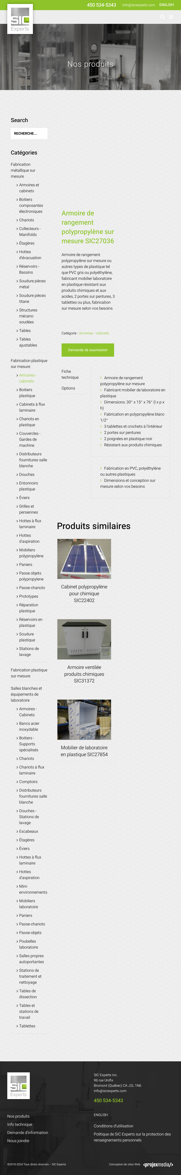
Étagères (26, 243)
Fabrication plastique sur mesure (29, 364)
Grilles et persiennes (28, 509)
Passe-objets (30, 933)
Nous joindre (18, 1141)
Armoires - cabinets (94, 333)
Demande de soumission (87, 350)
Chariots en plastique (29, 422)
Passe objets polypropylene (31, 576)
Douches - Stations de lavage (29, 817)
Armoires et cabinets (29, 188)
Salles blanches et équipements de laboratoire (26, 694)
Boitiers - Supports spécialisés (28, 744)
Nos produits (18, 1116)
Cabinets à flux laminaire (32, 407)
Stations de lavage (29, 652)
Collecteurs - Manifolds (30, 232)
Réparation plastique (28, 608)
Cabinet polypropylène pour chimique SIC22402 (84, 593)
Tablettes (27, 1026)
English (166, 5)
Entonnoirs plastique (28, 486)
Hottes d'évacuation (30, 255)
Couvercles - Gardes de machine (29, 439)
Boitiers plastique (27, 393)
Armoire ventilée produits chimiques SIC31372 (84, 674)
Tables (25, 331)
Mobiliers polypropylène (31, 553)
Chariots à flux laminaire (31, 770)
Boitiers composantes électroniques (31, 206)
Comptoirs (28, 782)
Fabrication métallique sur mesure (23, 170)
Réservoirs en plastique (30, 623)
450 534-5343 (101, 5)
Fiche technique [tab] (70, 374)
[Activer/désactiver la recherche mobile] (162, 17)
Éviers (24, 498)
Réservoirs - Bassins (29, 269)
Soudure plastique (27, 637)
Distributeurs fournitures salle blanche (33, 460)
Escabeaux (28, 831)
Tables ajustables (28, 342)
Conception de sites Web (124, 1164)
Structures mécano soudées (28, 316)
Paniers (25, 565)
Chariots (26, 220)
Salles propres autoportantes (31, 959)
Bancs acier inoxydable (29, 726)
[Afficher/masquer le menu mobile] (171, 17)
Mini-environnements (33, 889)
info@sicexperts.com (138, 5)
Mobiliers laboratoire (28, 904)
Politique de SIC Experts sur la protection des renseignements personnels (132, 1137)
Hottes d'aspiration (29, 538)
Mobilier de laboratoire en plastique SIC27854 (84, 751)
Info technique (19, 1125)
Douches (26, 475)
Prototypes (28, 596)
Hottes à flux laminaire (30, 524)
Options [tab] (68, 388)
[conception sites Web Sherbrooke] (158, 1164)
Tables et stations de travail (28, 1012)
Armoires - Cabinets (28, 712)
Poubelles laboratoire (28, 944)
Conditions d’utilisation (113, 1126)
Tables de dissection (28, 994)
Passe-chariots (32, 588)
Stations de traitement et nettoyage (30, 976)
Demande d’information (27, 1133)
